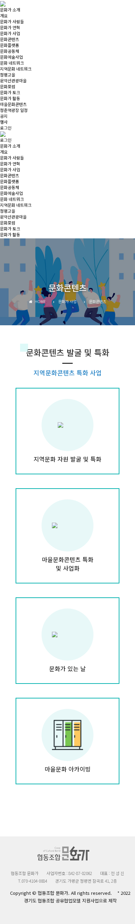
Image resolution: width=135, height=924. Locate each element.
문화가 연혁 (10, 27)
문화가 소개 (10, 10)
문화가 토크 (10, 92)
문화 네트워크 (12, 63)
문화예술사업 (11, 57)
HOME (39, 301)
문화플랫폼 (9, 45)
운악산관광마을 (13, 80)
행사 (4, 122)
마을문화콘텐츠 (13, 104)
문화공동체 (9, 51)
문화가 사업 (10, 33)
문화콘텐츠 (9, 39)
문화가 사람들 (12, 21)
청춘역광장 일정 (14, 110)
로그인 (5, 128)
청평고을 (7, 74)
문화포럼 (7, 86)
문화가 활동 (10, 98)
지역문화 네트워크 (16, 69)
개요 (4, 15)
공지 (4, 116)
